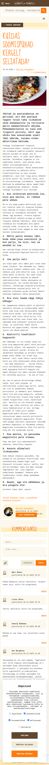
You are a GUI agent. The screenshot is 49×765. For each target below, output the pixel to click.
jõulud (6, 498)
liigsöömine (31, 498)
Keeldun (24, 735)
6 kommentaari (39, 72)
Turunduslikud (18, 720)
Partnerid (26, 727)
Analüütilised (33, 714)
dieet (22, 498)
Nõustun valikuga (24, 745)
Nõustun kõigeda (24, 754)
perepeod (7, 500)
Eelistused (35, 720)
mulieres (16, 500)
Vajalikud (16, 714)
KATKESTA (28, 563)
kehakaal (14, 498)
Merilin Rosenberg (25, 69)
